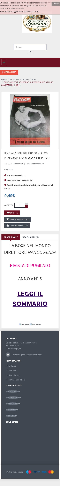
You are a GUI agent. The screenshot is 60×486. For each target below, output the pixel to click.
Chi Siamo (11, 366)
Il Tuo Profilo (14, 391)
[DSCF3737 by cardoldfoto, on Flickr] (35, 324)
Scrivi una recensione (34, 163)
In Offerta (12, 416)
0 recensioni (18, 163)
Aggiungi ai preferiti (19, 219)
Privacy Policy (13, 375)
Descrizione (11, 237)
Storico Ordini (14, 397)
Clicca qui (35, 11)
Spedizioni (11, 370)
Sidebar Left (10, 72)
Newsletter (13, 410)
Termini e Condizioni (16, 379)
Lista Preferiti (14, 403)
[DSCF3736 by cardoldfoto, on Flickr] (24, 324)
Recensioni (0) (30, 237)
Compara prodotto (18, 225)
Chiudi (56, 3)
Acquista (13, 212)
